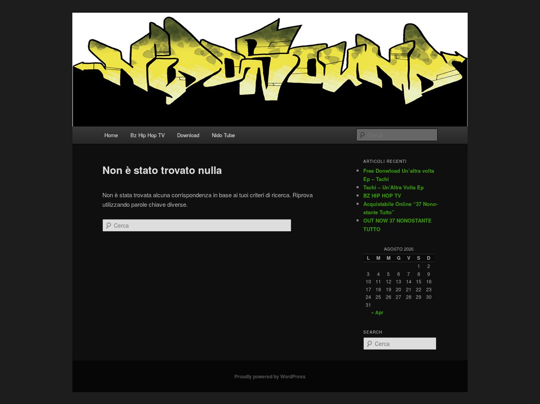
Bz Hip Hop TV (147, 135)
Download (188, 135)
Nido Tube (223, 135)
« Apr (377, 312)
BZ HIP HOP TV (382, 195)
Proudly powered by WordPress (270, 376)
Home (111, 135)
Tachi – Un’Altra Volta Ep (393, 187)
